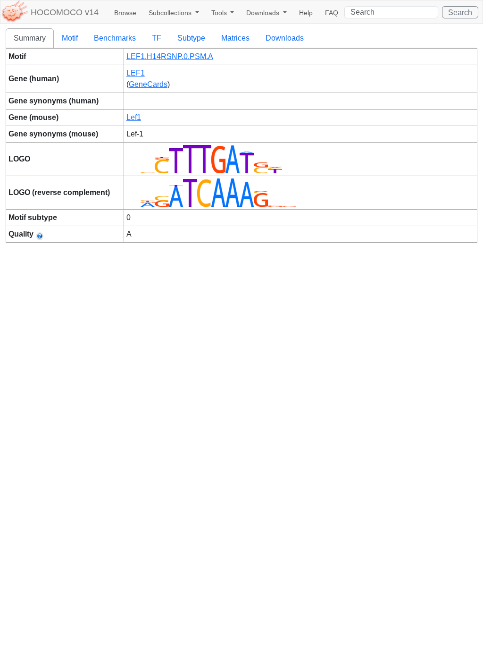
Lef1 (133, 117)
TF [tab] (156, 38)
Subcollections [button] (171, 13)
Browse (125, 13)
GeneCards (148, 84)
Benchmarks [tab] (115, 38)
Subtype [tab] (191, 38)
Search (460, 12)
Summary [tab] (30, 38)
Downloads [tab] (285, 38)
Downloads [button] (263, 13)
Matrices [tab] (235, 38)
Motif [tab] (70, 38)
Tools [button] (220, 13)
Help (306, 13)
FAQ (331, 13)
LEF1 (135, 73)
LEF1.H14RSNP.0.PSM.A (169, 56)
